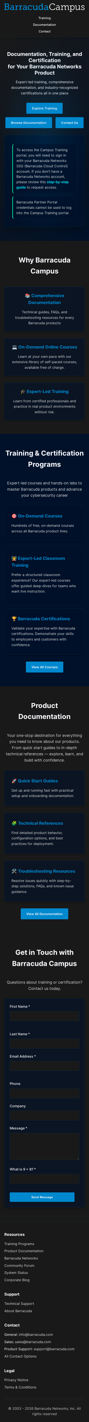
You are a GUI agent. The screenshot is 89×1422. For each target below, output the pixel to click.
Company (18, 1106)
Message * (18, 1128)
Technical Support (19, 1303)
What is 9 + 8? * (23, 1169)
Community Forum (19, 1265)
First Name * (20, 1006)
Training (44, 18)
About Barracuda (18, 1311)
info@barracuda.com (36, 1334)
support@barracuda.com (54, 1349)
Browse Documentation (28, 122)
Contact (45, 31)
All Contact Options (20, 1356)
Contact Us (69, 122)
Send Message (42, 1197)
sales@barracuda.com (33, 1342)
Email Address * (23, 1056)
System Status (16, 1272)
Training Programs (19, 1244)
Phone (15, 1083)
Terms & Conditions (20, 1387)
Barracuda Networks (21, 1258)
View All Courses (45, 667)
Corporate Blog (17, 1280)
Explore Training (44, 108)
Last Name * (20, 1034)
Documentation (44, 24)
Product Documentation (23, 1251)
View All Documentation (44, 914)
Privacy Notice (16, 1380)
